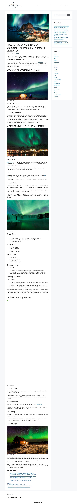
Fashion (56, 64)
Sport (55, 87)
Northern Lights (16, 484)
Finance (56, 65)
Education (56, 62)
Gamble (56, 67)
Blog (55, 54)
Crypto (55, 60)
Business (56, 56)
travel (21, 484)
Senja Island (9, 162)
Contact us (67, 5)
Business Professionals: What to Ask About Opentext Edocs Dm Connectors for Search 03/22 (61, 28)
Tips (47, 5)
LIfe (51, 5)
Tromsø (23, 484)
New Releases (57, 79)
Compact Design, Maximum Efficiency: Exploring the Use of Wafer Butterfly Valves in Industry (61, 42)
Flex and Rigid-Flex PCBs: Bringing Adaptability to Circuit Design (20, 485)
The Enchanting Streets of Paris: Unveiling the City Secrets (19, 487)
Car (55, 58)
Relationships (57, 83)
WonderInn (40, 62)
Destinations (10, 484)
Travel (9, 483)
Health (61, 5)
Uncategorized (57, 94)
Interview (56, 5)
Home (38, 5)
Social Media (57, 85)
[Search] (68, 15)
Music (42, 5)
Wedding (56, 96)
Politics (55, 81)
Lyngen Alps (39, 404)
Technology (56, 89)
